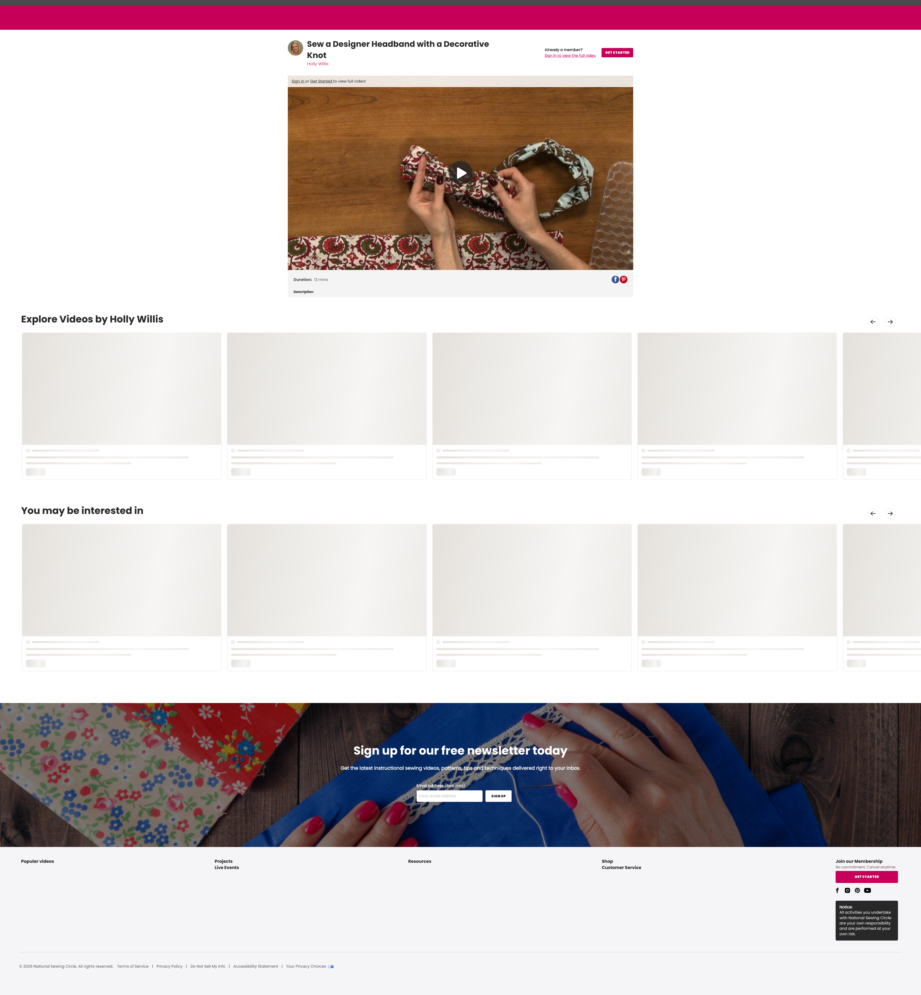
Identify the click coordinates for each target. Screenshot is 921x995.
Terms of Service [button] (132, 966)
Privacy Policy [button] (170, 966)
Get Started (321, 81)
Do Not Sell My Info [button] (207, 966)
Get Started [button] (867, 876)
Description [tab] (303, 292)
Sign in (298, 81)
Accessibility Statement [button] (255, 966)
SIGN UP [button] (498, 796)
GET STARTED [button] (617, 52)
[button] (570, 53)
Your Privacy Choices (306, 966)
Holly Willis (318, 64)
